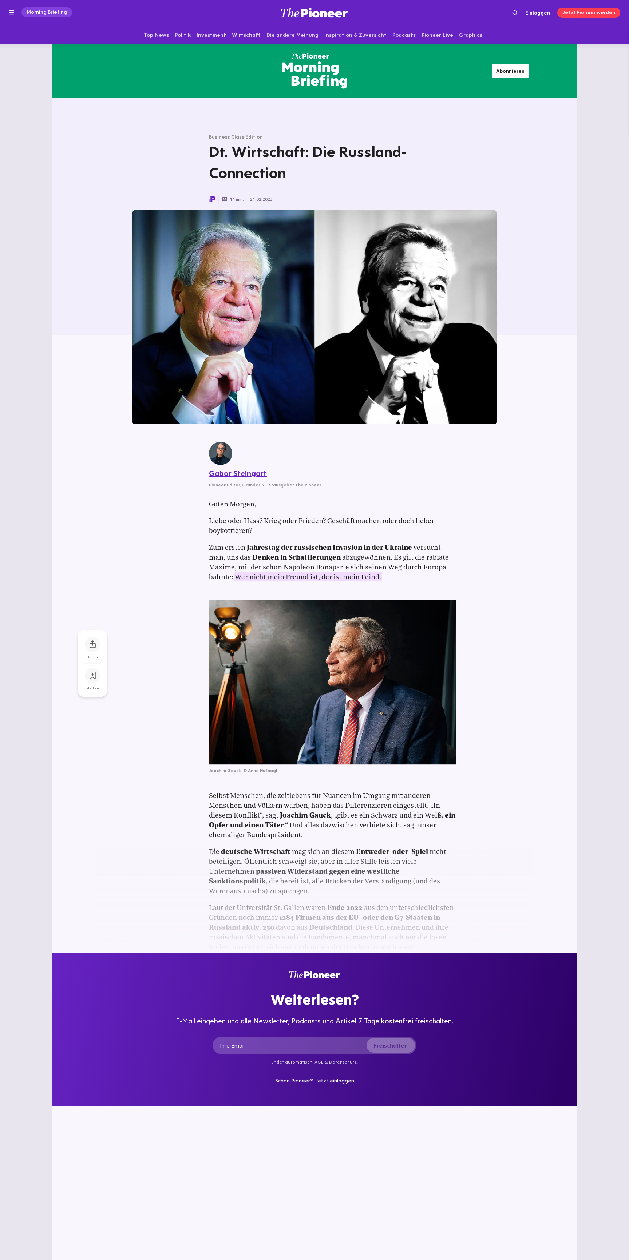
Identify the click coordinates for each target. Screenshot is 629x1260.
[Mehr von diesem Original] (314, 71)
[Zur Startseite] (314, 12)
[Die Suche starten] (515, 12)
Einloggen (537, 12)
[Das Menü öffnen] (11, 12)
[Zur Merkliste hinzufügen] (92, 675)
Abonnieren (510, 71)
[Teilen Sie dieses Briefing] (92, 644)
